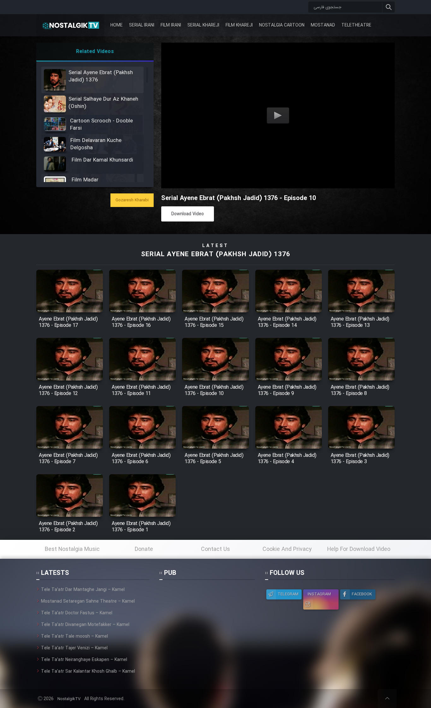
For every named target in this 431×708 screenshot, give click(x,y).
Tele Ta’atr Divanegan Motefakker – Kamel (85, 624)
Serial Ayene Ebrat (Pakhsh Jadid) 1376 (215, 254)
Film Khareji (239, 25)
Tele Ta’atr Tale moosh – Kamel (74, 636)
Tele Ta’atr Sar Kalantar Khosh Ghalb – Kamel (88, 671)
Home (116, 25)
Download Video (187, 213)
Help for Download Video (358, 549)
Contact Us (215, 549)
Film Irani (171, 25)
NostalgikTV (68, 699)
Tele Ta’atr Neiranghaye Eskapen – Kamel (84, 659)
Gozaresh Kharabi (132, 200)
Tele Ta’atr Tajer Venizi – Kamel (74, 648)
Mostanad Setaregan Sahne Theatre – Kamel (88, 601)
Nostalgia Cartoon (281, 25)
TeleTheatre (356, 25)
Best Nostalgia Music (72, 549)
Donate (144, 549)
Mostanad (323, 25)
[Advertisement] (207, 625)
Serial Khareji (203, 25)
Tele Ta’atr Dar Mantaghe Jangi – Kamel (83, 589)
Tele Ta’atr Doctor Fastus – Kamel (76, 613)
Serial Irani (141, 25)
